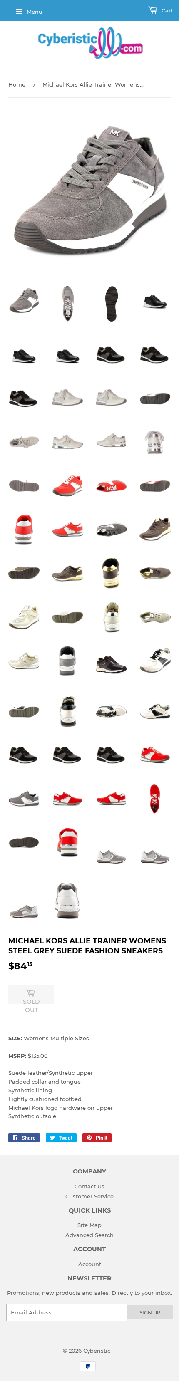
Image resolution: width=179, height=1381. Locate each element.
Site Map (89, 1225)
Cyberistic (96, 1350)
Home (16, 84)
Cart (166, 10)
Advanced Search (89, 1235)
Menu (34, 11)
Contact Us (89, 1186)
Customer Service (89, 1196)
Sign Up (150, 1312)
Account (89, 1264)
